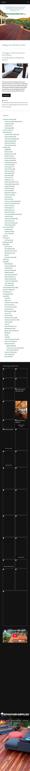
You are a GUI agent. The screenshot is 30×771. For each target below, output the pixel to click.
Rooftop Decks (8, 210)
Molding (7, 332)
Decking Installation (10, 182)
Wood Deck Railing (9, 145)
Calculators (8, 229)
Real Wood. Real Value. (16, 720)
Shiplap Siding (8, 272)
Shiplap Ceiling (10, 345)
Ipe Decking (8, 190)
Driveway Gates (9, 305)
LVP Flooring (8, 240)
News (4, 244)
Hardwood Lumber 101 (11, 320)
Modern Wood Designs (11, 330)
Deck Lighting (8, 173)
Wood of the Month (10, 352)
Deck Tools (7, 177)
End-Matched (8, 309)
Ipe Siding (7, 268)
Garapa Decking (9, 186)
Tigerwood (7, 216)
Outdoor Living (8, 195)
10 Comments (7, 107)
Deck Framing (8, 171)
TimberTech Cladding (10, 281)
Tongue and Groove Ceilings (13, 348)
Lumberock (7, 126)
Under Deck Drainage (10, 223)
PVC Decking (8, 207)
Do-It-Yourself (6, 227)
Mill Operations (8, 253)
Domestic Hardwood (10, 302)
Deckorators (8, 123)
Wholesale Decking (10, 257)
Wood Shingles (8, 354)
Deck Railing (6, 132)
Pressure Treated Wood (11, 203)
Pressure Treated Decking (11, 201)
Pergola (5, 259)
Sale (6, 255)
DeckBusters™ (8, 179)
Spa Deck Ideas (9, 212)
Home (3, 720)
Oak (6, 335)
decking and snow (8, 102)
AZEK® (6, 149)
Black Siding (8, 264)
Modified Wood (7, 242)
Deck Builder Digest (10, 162)
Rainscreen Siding (9, 270)
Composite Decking (8, 119)
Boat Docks (8, 151)
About (7, 720)
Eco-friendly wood (9, 307)
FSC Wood (7, 315)
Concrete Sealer (7, 130)
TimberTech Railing (8, 289)
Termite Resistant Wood (11, 339)
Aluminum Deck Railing (11, 134)
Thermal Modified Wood (9, 287)
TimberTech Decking (10, 218)
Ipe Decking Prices (9, 251)
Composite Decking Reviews (12, 121)
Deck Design (8, 167)
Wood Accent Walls (10, 341)
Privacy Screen (8, 205)
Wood (4, 296)
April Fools (7, 246)
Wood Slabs (8, 356)
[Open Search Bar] (28, 2)
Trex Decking (8, 128)
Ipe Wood (7, 322)
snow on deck (8, 104)
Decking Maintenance (10, 184)
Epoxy (4, 236)
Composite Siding (9, 266)
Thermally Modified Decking (12, 214)
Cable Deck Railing (9, 136)
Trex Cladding (8, 283)
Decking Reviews (15, 723)
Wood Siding (8, 285)
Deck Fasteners (9, 169)
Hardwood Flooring (10, 317)
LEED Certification (9, 326)
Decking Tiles (8, 231)
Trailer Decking (8, 220)
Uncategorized (7, 294)
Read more (6, 95)
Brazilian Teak (8, 156)
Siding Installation (9, 279)
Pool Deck (7, 197)
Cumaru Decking (9, 160)
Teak (6, 337)
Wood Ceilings (8, 343)
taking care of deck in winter (20, 104)
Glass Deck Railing (9, 141)
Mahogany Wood (9, 328)
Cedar (6, 298)
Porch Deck (8, 199)
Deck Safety (8, 175)
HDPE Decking (8, 188)
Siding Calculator (9, 276)
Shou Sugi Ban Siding (10, 274)
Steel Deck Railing (9, 143)
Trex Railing (6, 292)
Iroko (6, 324)
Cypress (7, 300)
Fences (6, 313)
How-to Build (8, 233)
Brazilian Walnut (9, 158)
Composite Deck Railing (11, 139)
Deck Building (8, 164)
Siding (4, 261)
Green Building (8, 248)
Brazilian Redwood (9, 154)
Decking (6, 100)
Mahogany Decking (10, 192)
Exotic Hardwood (9, 311)
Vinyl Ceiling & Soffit (11, 350)
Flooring (5, 238)
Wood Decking (8, 225)
